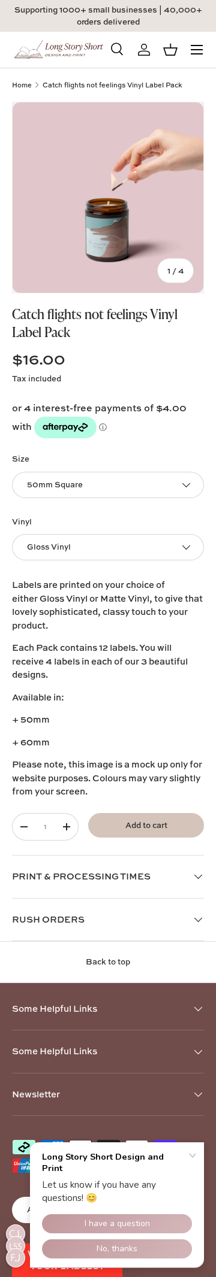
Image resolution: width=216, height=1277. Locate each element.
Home (22, 84)
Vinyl (22, 521)
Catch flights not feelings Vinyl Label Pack (112, 84)
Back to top (108, 961)
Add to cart (146, 825)
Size (20, 458)
